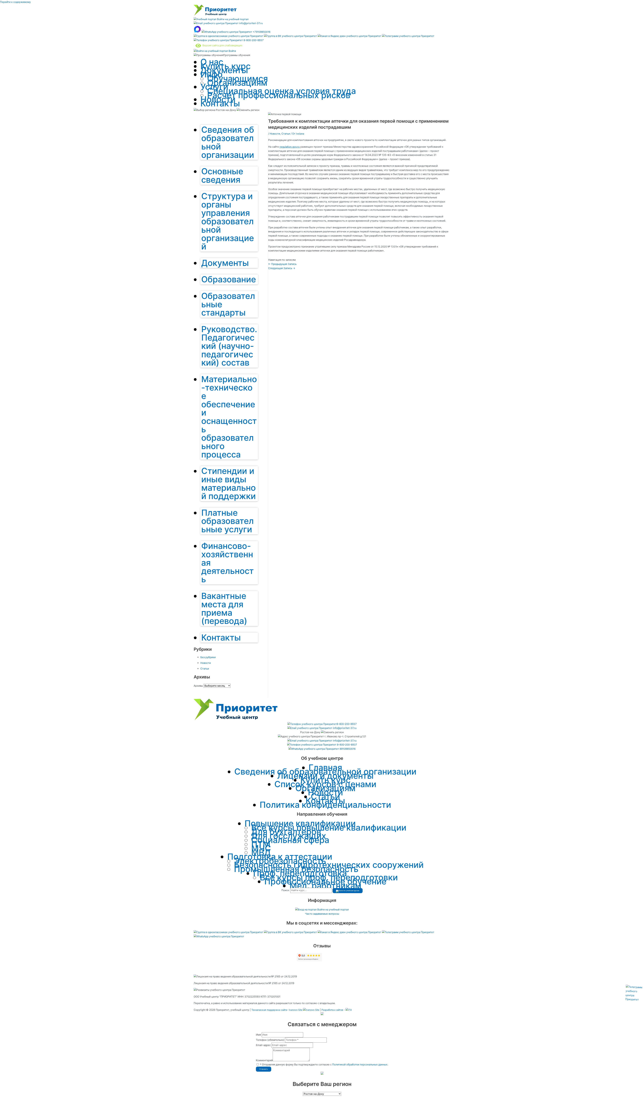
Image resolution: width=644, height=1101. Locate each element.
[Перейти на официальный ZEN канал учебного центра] (350, 36)
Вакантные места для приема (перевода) (224, 608)
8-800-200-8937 (253, 40)
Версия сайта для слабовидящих (221, 45)
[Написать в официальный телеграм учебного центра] (408, 36)
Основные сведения (222, 175)
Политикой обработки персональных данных (359, 1064)
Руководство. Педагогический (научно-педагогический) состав (229, 346)
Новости (205, 662)
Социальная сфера (290, 840)
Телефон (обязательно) (270, 1039)
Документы (224, 70)
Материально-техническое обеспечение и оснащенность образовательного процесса (229, 416)
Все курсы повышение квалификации (328, 828)
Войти (232, 51)
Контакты (220, 103)
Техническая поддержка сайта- (276, 1009)
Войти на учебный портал (232, 19)
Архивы (198, 685)
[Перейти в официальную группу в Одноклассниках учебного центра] (229, 36)
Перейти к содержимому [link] (15, 2)
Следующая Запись (281, 268)
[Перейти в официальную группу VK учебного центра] (291, 36)
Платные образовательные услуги (227, 521)
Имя (258, 1034)
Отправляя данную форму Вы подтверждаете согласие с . (324, 1064)
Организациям (237, 83)
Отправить (263, 1069)
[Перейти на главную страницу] (215, 15)
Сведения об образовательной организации (227, 142)
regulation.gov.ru (290, 146)
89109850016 (347, 748)
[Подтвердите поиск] (348, 890)
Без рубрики (208, 657)
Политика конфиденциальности (325, 805)
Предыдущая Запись (282, 264)
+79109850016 (261, 31)
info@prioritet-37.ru (250, 23)
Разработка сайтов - (333, 1009)
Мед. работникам (325, 886)
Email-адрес (263, 1045)
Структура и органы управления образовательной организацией (227, 221)
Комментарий (264, 1060)
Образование (228, 279)
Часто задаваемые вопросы (322, 913)
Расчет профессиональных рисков (278, 95)
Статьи (204, 668)
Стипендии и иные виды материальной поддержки (228, 483)
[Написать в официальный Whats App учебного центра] (219, 936)
